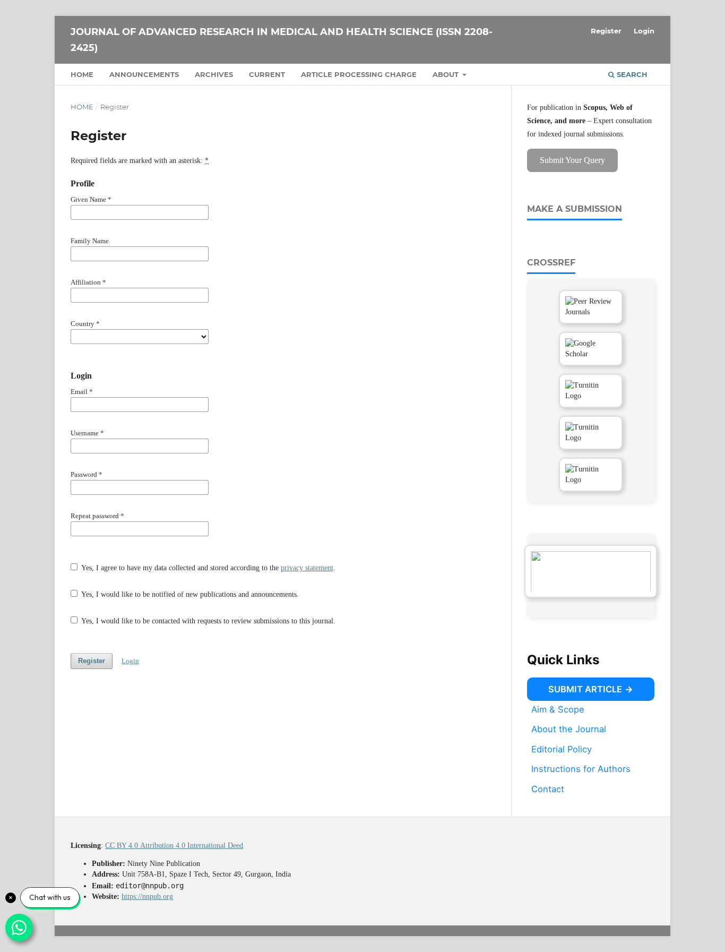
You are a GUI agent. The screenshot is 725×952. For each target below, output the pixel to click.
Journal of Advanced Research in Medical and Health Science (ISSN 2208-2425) (282, 40)
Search (631, 74)
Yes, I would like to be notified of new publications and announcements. (189, 594)
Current (267, 74)
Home (82, 74)
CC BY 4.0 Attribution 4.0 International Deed (174, 846)
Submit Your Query (572, 160)
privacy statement (307, 568)
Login (644, 31)
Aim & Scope (557, 709)
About (447, 74)
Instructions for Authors (581, 769)
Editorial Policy (561, 749)
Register (606, 31)
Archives (214, 74)
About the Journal (568, 729)
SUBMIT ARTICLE (585, 689)
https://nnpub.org (147, 896)
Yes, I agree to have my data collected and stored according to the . (207, 568)
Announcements (144, 74)
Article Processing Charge (359, 74)
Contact (547, 789)
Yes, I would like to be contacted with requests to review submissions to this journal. (207, 621)
